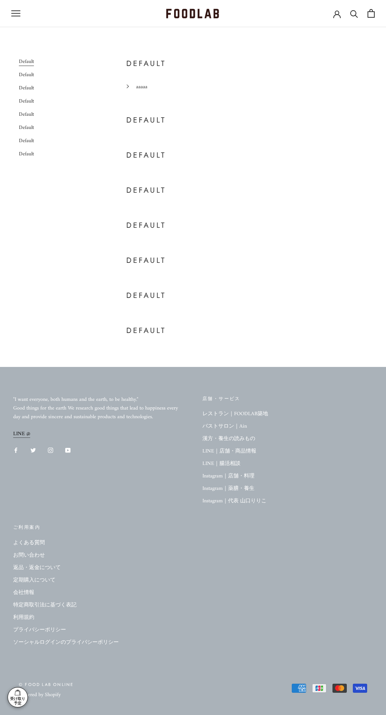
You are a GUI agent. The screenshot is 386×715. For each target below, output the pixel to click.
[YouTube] (67, 450)
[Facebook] (15, 450)
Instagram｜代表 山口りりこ (234, 501)
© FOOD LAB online (46, 684)
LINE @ (21, 434)
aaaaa (141, 87)
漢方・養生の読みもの (228, 439)
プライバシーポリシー (39, 630)
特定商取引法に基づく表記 (45, 605)
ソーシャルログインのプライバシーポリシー (66, 642)
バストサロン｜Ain (224, 426)
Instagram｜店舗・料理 (228, 476)
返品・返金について (37, 568)
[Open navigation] (15, 13)
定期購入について (34, 580)
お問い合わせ (29, 555)
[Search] (354, 13)
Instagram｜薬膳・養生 (228, 489)
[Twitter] (33, 450)
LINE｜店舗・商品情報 (229, 451)
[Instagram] (50, 450)
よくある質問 (29, 543)
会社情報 (23, 593)
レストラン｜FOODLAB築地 (235, 414)
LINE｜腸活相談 (221, 464)
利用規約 (23, 617)
